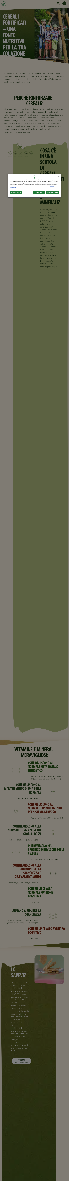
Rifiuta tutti (39, 192)
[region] (34, 186)
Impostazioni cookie (16, 192)
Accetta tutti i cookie (52, 192)
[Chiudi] (59, 176)
